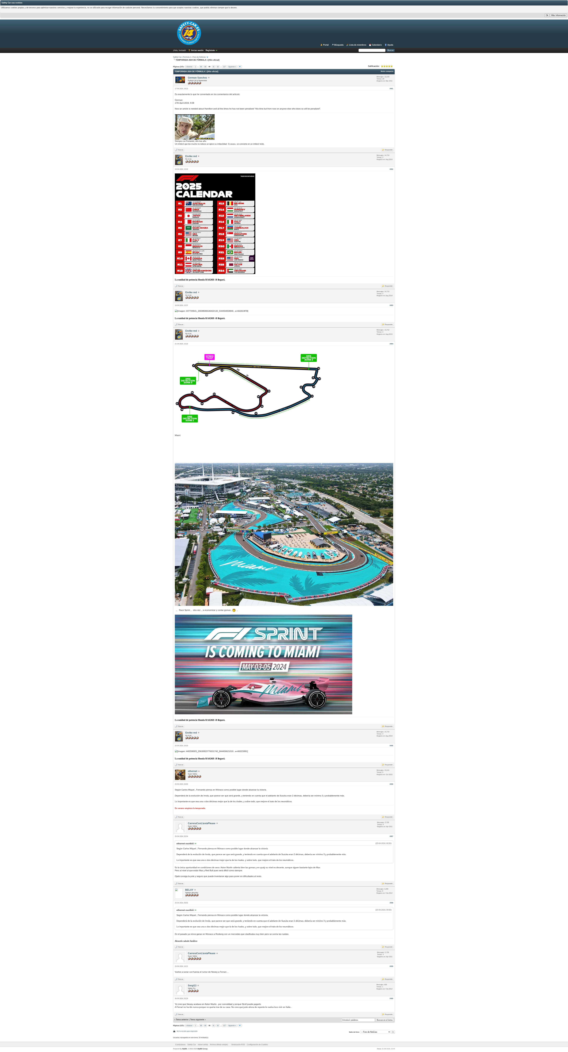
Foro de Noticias (199, 57)
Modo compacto (387, 71)
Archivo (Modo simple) (219, 1045)
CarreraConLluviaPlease (201, 823)
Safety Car (177, 57)
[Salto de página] (240, 66)
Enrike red (191, 156)
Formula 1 (187, 57)
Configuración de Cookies (257, 1045)
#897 (391, 836)
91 (213, 67)
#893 (391, 305)
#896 (391, 784)
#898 (391, 903)
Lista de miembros (357, 45)
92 (218, 67)
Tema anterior (182, 1019)
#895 (391, 746)
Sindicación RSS (238, 1045)
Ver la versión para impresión (187, 1031)
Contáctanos (180, 1045)
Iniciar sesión (197, 50)
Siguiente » (232, 67)
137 (224, 67)
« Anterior (189, 67)
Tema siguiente (197, 1019)
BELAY (189, 890)
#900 (391, 998)
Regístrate (210, 50)
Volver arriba (203, 1045)
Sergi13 (192, 985)
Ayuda (390, 45)
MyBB (184, 1049)
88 (201, 67)
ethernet (192, 771)
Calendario (377, 45)
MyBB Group (202, 1049)
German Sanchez (197, 77)
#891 (391, 88)
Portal (326, 45)
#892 (391, 169)
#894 (391, 344)
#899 (391, 966)
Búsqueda (338, 45)
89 (205, 67)
